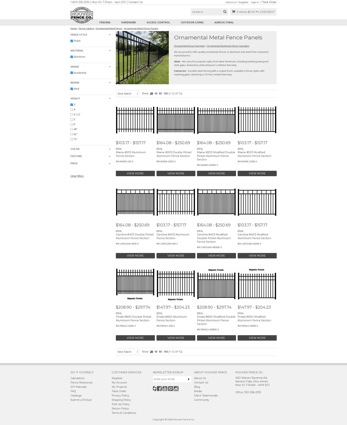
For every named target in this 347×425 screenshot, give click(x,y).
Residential (80, 72)
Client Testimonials (206, 395)
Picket (77, 40)
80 (160, 93)
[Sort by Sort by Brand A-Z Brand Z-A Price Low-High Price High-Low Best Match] (128, 93)
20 (151, 93)
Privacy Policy (120, 395)
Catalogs (76, 395)
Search (197, 11)
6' (75, 124)
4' (75, 109)
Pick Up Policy (121, 404)
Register (244, 2)
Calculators (77, 378)
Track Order (269, 2)
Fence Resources (81, 382)
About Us (200, 378)
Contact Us (135, 2)
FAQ (73, 391)
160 (166, 93)
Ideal (76, 88)
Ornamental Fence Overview (189, 46)
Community (201, 400)
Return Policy (120, 408)
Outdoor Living (192, 22)
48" (76, 129)
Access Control (158, 22)
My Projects (119, 386)
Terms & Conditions (124, 413)
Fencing (104, 22)
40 (156, 93)
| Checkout (266, 12)
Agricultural (224, 22)
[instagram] (176, 388)
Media (198, 391)
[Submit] (188, 379)
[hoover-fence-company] (154, 388)
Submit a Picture (81, 400)
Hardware (128, 22)
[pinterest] (170, 388)
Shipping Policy (121, 400)
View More (135, 173)
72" (76, 139)
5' (75, 119)
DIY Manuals (78, 386)
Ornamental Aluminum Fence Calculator (228, 46)
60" (76, 134)
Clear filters (77, 176)
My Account (119, 382)
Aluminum (79, 57)
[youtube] (164, 388)
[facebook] (159, 388)
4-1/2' (77, 114)
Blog (197, 386)
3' (75, 104)
